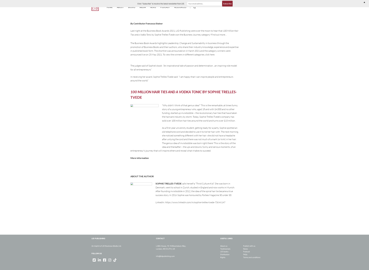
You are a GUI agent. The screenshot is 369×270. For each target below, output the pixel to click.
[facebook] (104, 260)
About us (223, 246)
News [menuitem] (153, 7)
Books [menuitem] (131, 7)
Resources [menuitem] (180, 7)
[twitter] (94, 260)
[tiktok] (114, 260)
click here (209, 54)
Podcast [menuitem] (165, 7)
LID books (224, 252)
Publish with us (249, 246)
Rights (222, 257)
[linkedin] (99, 260)
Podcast (246, 252)
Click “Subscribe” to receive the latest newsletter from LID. (160, 4)
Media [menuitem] (143, 7)
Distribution (224, 254)
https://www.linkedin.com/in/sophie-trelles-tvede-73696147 (195, 202)
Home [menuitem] (110, 7)
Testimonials (225, 249)
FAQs (245, 254)
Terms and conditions (251, 257)
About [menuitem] (120, 7)
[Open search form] (194, 7)
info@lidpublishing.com (165, 256)
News (245, 249)
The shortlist (160, 50)
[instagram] (109, 260)
